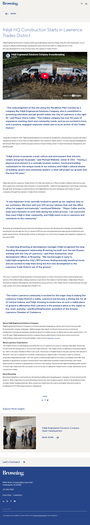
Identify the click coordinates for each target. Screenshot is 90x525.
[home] (13, 473)
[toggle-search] (82, 4)
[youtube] (14, 501)
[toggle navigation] (86, 4)
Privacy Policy (7, 495)
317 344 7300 (8, 489)
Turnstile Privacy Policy (39, 515)
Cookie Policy (17, 495)
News (13, 14)
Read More (48, 437)
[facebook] (11, 501)
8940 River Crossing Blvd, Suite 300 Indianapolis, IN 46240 (18, 483)
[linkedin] (3, 501)
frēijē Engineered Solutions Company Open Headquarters (60, 429)
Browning (10, 4)
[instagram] (7, 501)
